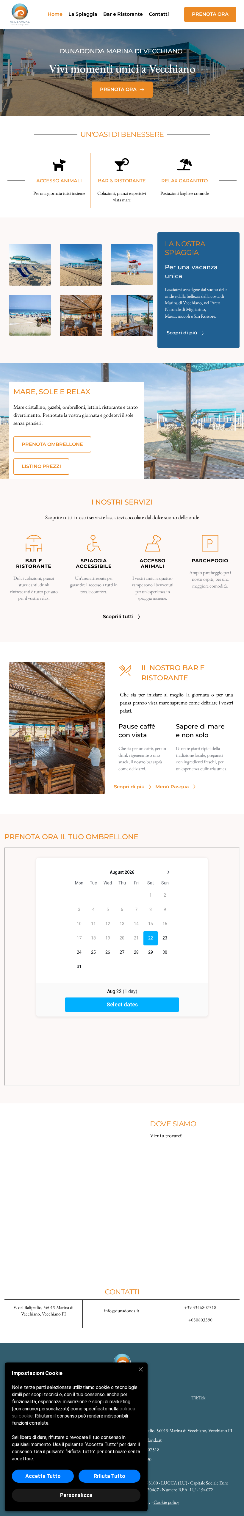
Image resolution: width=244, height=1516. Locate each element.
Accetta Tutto (43, 1476)
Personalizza (76, 1495)
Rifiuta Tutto (109, 1476)
